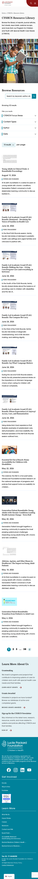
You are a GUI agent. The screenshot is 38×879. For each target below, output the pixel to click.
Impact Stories (6, 818)
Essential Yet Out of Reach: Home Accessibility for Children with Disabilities (15, 462)
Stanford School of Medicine (11, 846)
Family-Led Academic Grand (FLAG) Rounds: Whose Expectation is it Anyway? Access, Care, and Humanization (19, 411)
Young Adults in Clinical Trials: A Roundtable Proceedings (15, 170)
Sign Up (5, 730)
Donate (4, 783)
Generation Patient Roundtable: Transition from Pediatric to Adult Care (18, 612)
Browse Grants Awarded (11, 707)
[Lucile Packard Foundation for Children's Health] (7, 3)
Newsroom (5, 825)
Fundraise (5, 790)
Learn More (8, 809)
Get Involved (9, 777)
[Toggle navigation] (35, 3)
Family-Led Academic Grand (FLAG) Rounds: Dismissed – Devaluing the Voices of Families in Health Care (17, 219)
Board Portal (6, 833)
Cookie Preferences (8, 865)
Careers (4, 822)
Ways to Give (6, 787)
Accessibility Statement (9, 837)
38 (24, 649)
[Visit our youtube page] (29, 770)
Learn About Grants (10, 687)
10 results (7, 145)
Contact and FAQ (7, 829)
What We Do (6, 814)
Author (6, 128)
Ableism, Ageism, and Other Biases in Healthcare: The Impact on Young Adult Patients (18, 563)
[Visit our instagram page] (16, 770)
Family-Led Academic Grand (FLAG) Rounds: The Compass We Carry (17, 316)
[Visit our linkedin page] (22, 770)
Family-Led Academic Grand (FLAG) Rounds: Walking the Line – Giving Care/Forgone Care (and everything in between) (17, 268)
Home (4, 13)
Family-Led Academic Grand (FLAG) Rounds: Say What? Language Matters (17, 362)
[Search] (31, 3)
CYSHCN (9, 13)
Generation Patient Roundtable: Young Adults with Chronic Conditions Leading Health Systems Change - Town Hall (18, 512)
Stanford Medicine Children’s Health (13, 842)
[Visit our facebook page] (9, 770)
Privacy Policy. (18, 862)
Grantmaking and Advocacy (11, 838)
